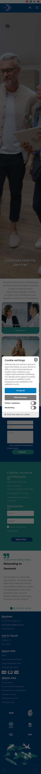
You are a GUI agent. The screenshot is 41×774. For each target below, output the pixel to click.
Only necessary (20, 397)
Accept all (20, 390)
